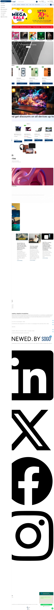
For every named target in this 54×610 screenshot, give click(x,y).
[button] (22, 83)
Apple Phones (23, 79)
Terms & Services (5, 580)
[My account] (45, 5)
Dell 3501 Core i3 (37, 134)
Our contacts (5, 590)
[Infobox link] (28, 320)
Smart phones (19, 79)
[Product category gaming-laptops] (24, 36)
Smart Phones (5, 572)
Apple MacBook (19, 135)
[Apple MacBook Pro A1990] (28, 129)
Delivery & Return (5, 594)
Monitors (4, 569)
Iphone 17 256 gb (32, 78)
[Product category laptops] (15, 36)
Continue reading (19, 260)
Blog (3, 588)
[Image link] (28, 338)
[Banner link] (28, 53)
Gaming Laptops (5, 570)
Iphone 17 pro (44, 78)
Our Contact (5, 577)
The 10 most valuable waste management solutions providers (34, 247)
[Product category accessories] (32, 36)
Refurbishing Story (5, 586)
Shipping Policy (5, 584)
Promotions (4, 591)
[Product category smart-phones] (49, 36)
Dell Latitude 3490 (47, 134)
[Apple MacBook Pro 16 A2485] (18, 129)
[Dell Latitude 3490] (49, 129)
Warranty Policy (5, 581)
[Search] (37, 2)
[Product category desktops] (41, 36)
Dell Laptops (39, 135)
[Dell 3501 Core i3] (38, 129)
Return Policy (5, 583)
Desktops (4, 567)
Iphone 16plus (19, 78)
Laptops (15, 135)
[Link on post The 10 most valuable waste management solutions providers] (35, 238)
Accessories (4, 573)
